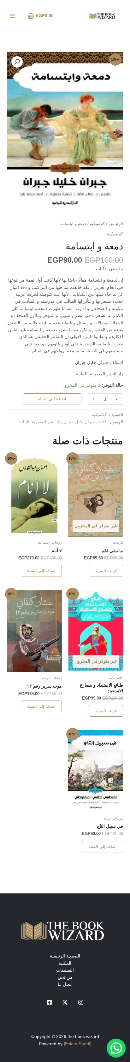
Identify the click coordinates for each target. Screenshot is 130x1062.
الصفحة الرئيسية (65, 955)
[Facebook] (49, 1002)
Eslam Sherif (77, 1043)
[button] (17, 62)
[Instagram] (81, 1002)
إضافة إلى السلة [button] (41, 570)
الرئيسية (116, 223)
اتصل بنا (65, 984)
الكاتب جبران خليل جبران (85, 422)
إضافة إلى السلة (52, 399)
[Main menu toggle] (12, 15)
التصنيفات (65, 970)
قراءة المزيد (106, 570)
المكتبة (65, 963)
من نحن (65, 977)
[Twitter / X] (65, 1002)
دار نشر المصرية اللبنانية (39, 422)
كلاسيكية (97, 223)
